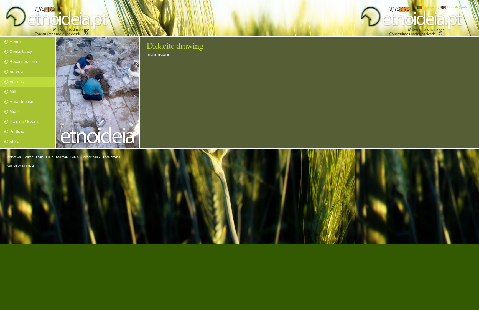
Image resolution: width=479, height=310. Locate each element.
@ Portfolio (14, 131)
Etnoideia (28, 165)
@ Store (11, 141)
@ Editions (14, 81)
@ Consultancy (18, 51)
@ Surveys (14, 71)
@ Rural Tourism (19, 101)
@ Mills (11, 91)
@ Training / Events (22, 121)
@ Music (12, 111)
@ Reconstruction (20, 61)
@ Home (12, 41)
